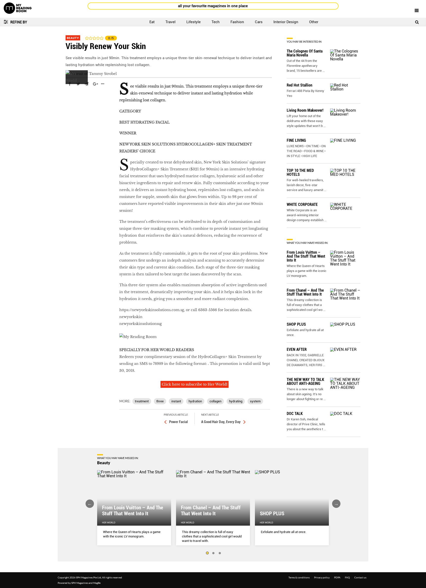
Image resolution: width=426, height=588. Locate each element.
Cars (259, 22)
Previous (90, 503)
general (72, 99)
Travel (170, 22)
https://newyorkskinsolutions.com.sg (151, 310)
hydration (195, 401)
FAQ (347, 577)
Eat (152, 22)
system (255, 401)
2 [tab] (213, 553)
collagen (215, 401)
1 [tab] (207, 553)
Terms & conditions (299, 577)
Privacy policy (322, 577)
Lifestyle (193, 22)
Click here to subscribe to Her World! (194, 384)
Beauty (73, 37)
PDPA (337, 577)
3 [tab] (220, 553)
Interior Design (285, 22)
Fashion (237, 22)
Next (336, 503)
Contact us (360, 577)
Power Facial (178, 422)
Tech (216, 22)
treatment (142, 401)
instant (176, 401)
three (160, 401)
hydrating (235, 401)
